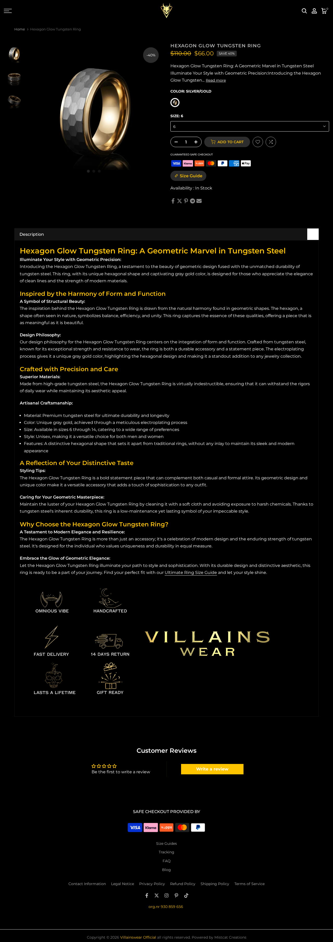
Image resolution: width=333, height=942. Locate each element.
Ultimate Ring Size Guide (191, 572)
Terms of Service (249, 883)
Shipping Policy (215, 883)
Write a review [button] (212, 769)
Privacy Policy (152, 883)
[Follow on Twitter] (156, 895)
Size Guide (191, 175)
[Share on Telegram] (192, 201)
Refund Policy (182, 883)
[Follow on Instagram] (166, 895)
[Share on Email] (199, 201)
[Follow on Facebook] (146, 895)
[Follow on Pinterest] (176, 895)
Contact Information (87, 883)
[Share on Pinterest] (186, 201)
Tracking (166, 852)
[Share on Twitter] (179, 201)
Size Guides (166, 843)
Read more (216, 80)
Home (19, 29)
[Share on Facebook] (173, 201)
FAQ (167, 861)
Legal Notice (122, 883)
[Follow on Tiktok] (186, 895)
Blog (166, 869)
